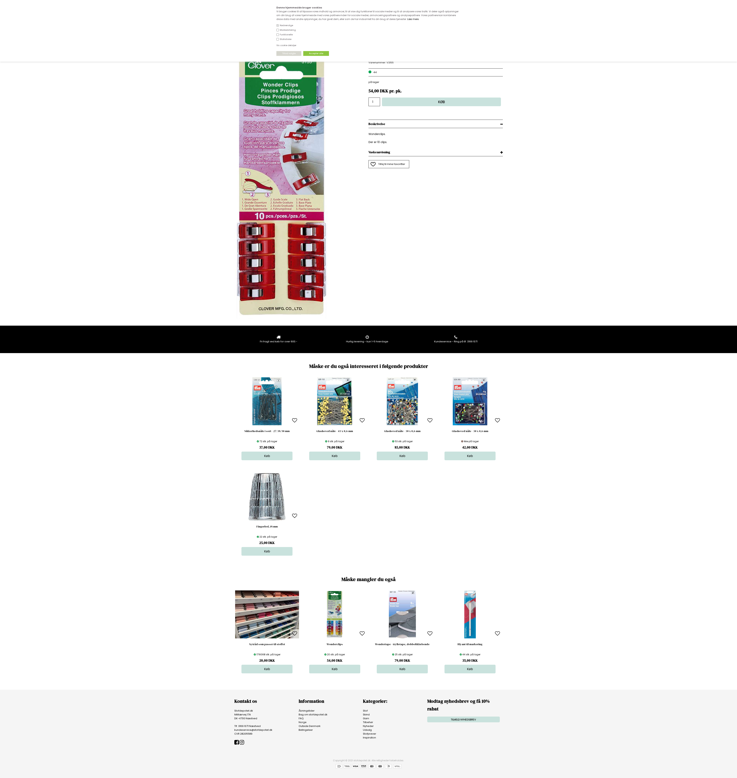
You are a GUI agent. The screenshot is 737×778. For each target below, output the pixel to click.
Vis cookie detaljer (286, 45)
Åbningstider (307, 711)
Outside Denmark (310, 726)
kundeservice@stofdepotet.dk (253, 730)
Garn (366, 718)
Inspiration (369, 737)
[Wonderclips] (282, 318)
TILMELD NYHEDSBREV (463, 719)
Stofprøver (369, 734)
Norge (303, 722)
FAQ (301, 718)
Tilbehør (368, 722)
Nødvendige (286, 25)
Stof (365, 711)
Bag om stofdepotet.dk (313, 714)
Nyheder (368, 726)
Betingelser (306, 730)
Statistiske (285, 39)
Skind (366, 714)
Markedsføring (288, 29)
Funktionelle (286, 34)
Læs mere (413, 19)
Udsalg (367, 730)
